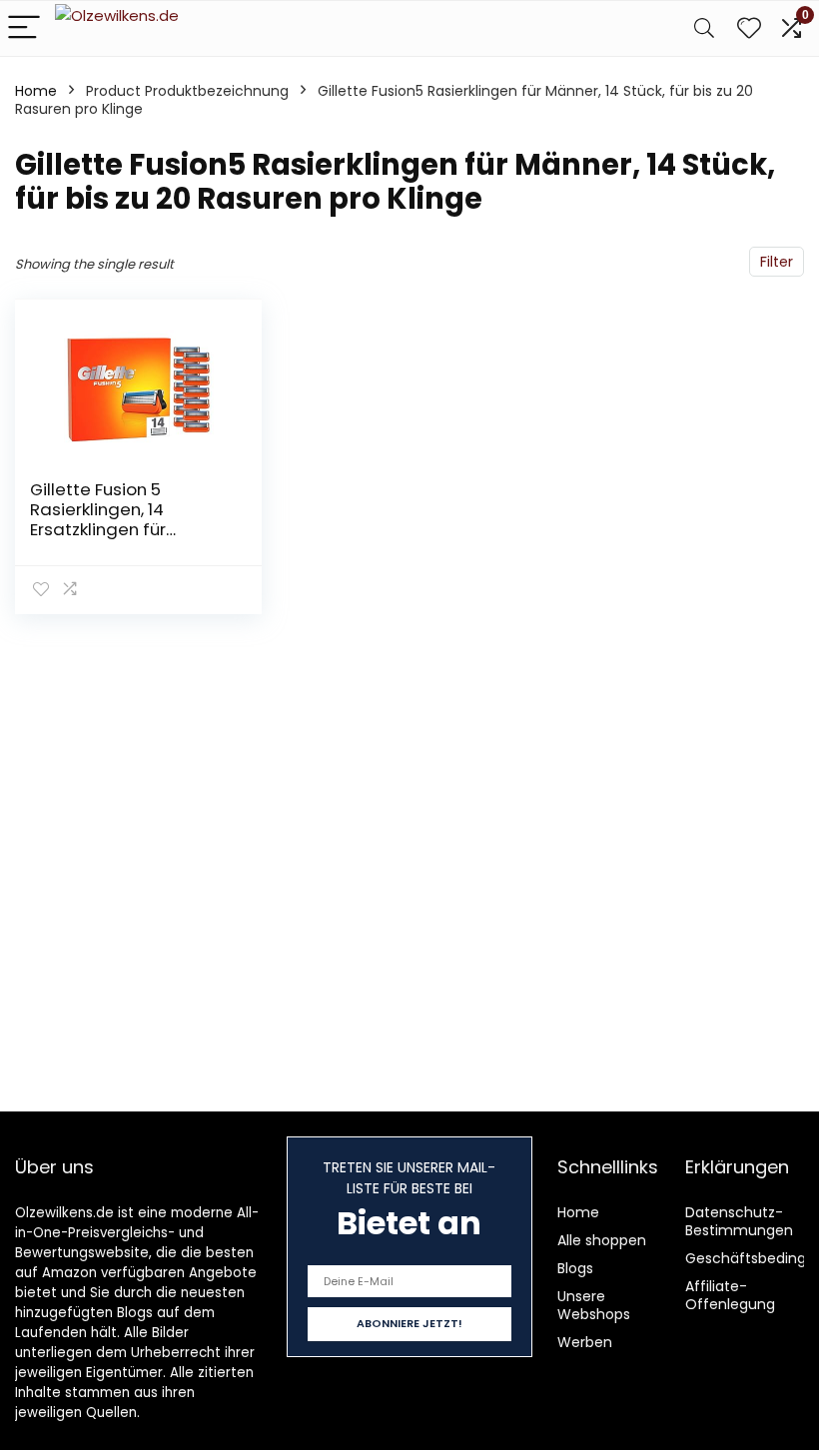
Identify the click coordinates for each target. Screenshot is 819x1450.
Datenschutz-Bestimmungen (739, 1221)
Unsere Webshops (593, 1305)
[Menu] (24, 28)
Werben (584, 1342)
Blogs (575, 1268)
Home (36, 91)
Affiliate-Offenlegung (730, 1295)
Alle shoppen (601, 1240)
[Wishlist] (749, 28)
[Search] (704, 28)
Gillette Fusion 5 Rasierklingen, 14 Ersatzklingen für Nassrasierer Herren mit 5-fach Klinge (128, 529)
